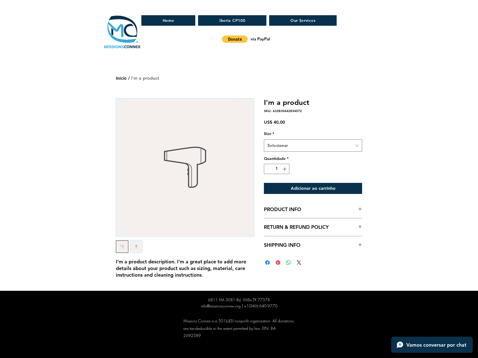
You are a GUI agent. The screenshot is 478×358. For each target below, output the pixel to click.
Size (269, 133)
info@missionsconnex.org (221, 305)
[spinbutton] (277, 169)
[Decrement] (268, 169)
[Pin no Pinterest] (278, 262)
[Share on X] (299, 262)
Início (121, 78)
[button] (235, 39)
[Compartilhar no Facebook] (267, 262)
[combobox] (313, 145)
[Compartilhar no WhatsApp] (288, 262)
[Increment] (285, 169)
